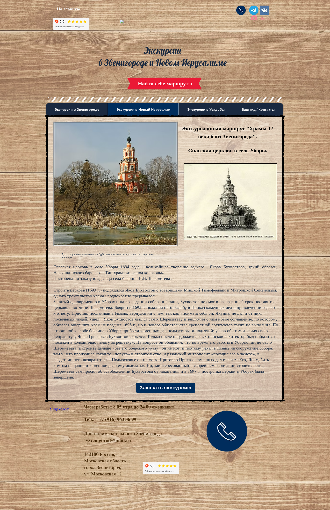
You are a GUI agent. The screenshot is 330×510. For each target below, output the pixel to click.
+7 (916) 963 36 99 (117, 419)
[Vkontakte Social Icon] (264, 10)
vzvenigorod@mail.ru (108, 440)
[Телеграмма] (253, 10)
